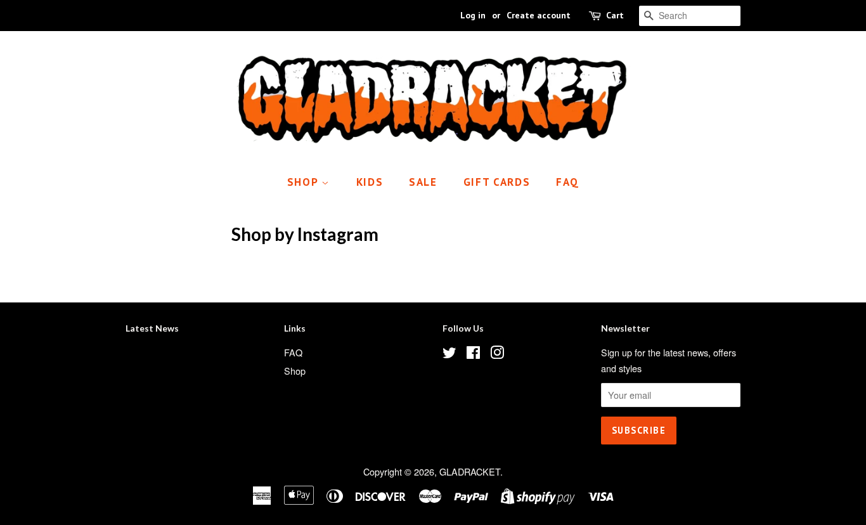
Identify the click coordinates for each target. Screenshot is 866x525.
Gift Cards (497, 182)
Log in (473, 15)
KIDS (370, 182)
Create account (539, 15)
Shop (304, 182)
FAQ (567, 182)
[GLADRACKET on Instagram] (497, 354)
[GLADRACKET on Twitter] (449, 354)
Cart (615, 15)
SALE (423, 182)
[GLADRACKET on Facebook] (473, 354)
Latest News (152, 328)
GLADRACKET (469, 471)
